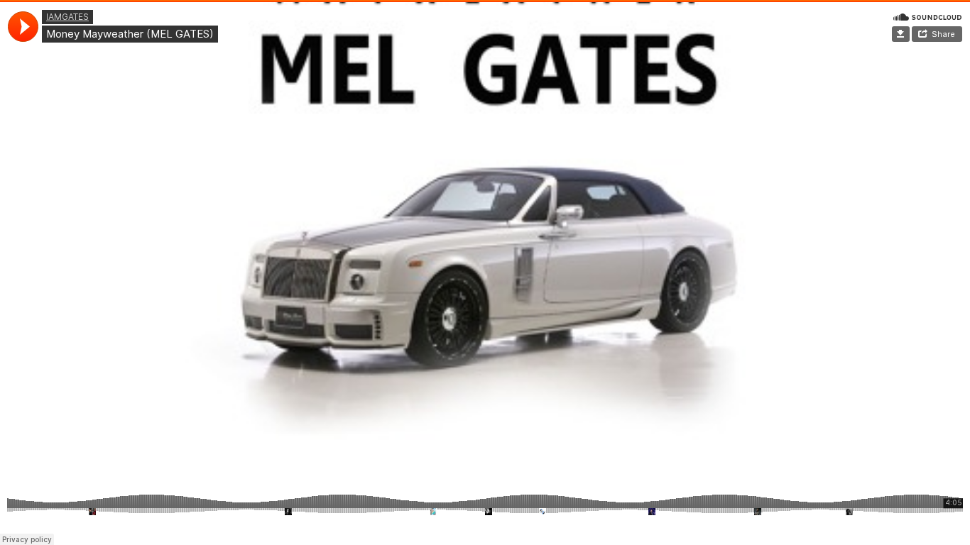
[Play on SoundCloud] (927, 16)
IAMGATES (67, 16)
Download (901, 34)
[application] (23, 26)
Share (943, 34)
